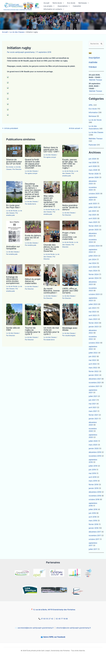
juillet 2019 (93, 466)
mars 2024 (93, 271)
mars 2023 (93, 319)
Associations (63, 6)
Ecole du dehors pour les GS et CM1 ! (33, 237)
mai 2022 (92, 360)
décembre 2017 (95, 532)
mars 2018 (93, 521)
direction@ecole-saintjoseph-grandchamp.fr (73, 628)
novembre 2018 (95, 496)
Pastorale (92, 145)
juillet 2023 (93, 304)
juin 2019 (92, 470)
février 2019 (93, 484)
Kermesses (82, 3)
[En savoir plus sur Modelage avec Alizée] (70, 314)
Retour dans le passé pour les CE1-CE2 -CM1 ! (51, 149)
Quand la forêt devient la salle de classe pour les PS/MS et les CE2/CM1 (33, 163)
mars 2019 (93, 481)
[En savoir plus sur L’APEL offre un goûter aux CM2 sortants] (70, 275)
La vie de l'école (67, 171)
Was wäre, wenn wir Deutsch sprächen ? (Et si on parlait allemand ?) (51, 201)
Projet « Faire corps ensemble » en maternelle (69, 236)
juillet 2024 (93, 256)
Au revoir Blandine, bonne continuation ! (52, 290)
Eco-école (71, 3)
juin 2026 (92, 159)
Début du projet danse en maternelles (32, 281)
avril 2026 (93, 166)
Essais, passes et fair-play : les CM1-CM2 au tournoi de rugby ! (69, 163)
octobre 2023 (94, 294)
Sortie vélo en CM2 (13, 329)
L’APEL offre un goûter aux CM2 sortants (70, 290)
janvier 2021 (93, 419)
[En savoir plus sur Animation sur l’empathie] (14, 232)
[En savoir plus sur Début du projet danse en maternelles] (33, 270)
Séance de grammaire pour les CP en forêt (14, 161)
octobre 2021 (94, 386)
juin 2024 (92, 259)
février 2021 (93, 415)
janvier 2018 (93, 528)
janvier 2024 (94, 278)
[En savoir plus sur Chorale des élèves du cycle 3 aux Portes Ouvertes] (52, 231)
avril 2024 (93, 267)
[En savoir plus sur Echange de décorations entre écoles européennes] (14, 269)
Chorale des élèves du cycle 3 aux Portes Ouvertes (51, 248)
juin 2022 (92, 356)
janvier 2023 (94, 327)
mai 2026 (92, 162)
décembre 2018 (95, 492)
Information (93, 112)
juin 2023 (92, 308)
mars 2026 (93, 170)
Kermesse (92, 116)
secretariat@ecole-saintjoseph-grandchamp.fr (36, 628)
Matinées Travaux (95, 138)
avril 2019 (92, 477)
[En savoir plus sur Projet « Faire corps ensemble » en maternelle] (70, 225)
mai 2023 (92, 312)
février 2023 (93, 323)
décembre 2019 (95, 452)
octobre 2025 (94, 194)
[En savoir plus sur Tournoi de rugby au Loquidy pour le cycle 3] (33, 314)
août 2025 (93, 203)
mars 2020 (93, 445)
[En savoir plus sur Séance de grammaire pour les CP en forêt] (14, 151)
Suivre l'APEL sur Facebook (54, 637)
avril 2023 (93, 315)
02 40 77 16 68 (62, 619)
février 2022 (93, 371)
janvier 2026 (94, 177)
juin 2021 (92, 400)
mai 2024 (92, 263)
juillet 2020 (93, 441)
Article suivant (75, 128)
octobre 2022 (94, 343)
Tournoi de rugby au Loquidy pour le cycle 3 (32, 331)
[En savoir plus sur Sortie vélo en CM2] (14, 314)
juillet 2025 (93, 207)
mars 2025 (93, 222)
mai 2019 (92, 473)
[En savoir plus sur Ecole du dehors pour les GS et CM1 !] (33, 227)
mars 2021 (93, 411)
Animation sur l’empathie (13, 247)
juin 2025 (92, 211)
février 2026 (93, 174)
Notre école (57, 3)
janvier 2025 (94, 230)
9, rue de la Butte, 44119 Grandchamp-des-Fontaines (54, 610)
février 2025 (93, 226)
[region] (53, 21)
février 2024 (93, 274)
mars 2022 (93, 368)
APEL (91, 105)
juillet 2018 (93, 509)
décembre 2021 (95, 379)
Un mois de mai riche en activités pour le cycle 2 (51, 331)
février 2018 (93, 524)
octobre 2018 (94, 499)
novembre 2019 (95, 456)
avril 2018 (92, 517)
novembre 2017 (95, 535)
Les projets (48, 6)
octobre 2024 (94, 246)
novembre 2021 (95, 383)
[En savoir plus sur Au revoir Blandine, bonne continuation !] (52, 275)
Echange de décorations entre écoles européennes (12, 280)
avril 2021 (92, 407)
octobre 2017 (94, 539)
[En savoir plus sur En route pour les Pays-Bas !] (14, 192)
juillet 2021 (93, 396)
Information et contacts (53, 9)
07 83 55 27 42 (47, 619)
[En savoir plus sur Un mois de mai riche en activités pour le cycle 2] (52, 314)
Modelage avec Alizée (69, 329)
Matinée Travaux (95, 80)
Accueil (46, 3)
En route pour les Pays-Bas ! (13, 206)
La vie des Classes (31, 171)
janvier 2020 (94, 448)
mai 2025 (92, 215)
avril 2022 (93, 364)
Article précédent (10, 128)
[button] (63, 2)
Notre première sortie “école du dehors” (70, 207)
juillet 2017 (93, 549)
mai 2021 (92, 404)
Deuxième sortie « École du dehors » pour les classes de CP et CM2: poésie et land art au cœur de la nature (33, 191)
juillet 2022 (93, 353)
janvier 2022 (94, 375)
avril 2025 (93, 218)
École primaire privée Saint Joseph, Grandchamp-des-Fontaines (18, 9)
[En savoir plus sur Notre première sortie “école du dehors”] (70, 192)
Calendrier (77, 6)
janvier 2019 (93, 488)
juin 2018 (92, 513)
